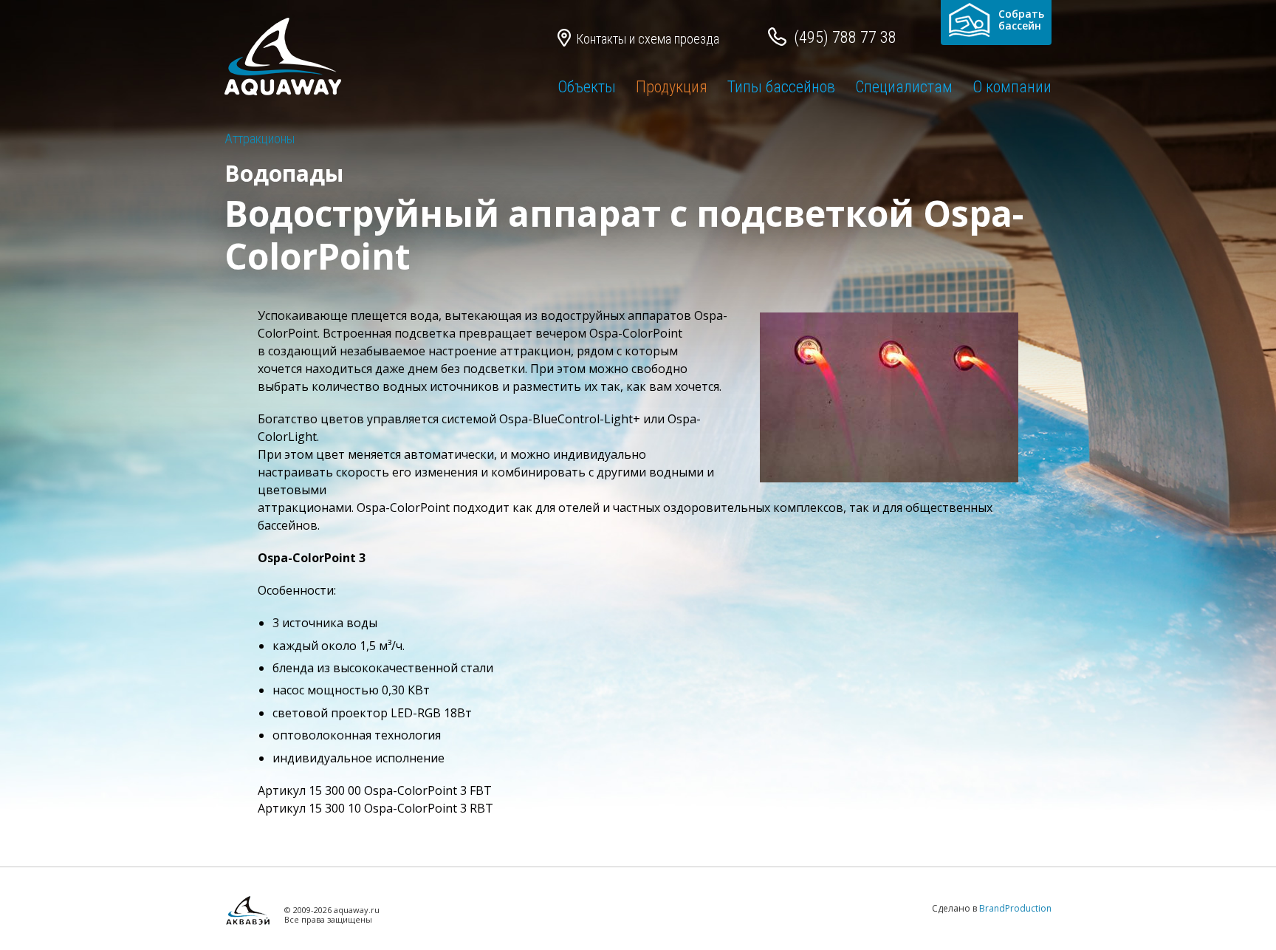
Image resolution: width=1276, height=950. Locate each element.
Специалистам (904, 87)
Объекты (587, 87)
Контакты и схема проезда (647, 39)
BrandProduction (1015, 908)
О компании (1012, 87)
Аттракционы (259, 138)
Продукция (671, 87)
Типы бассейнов (781, 87)
